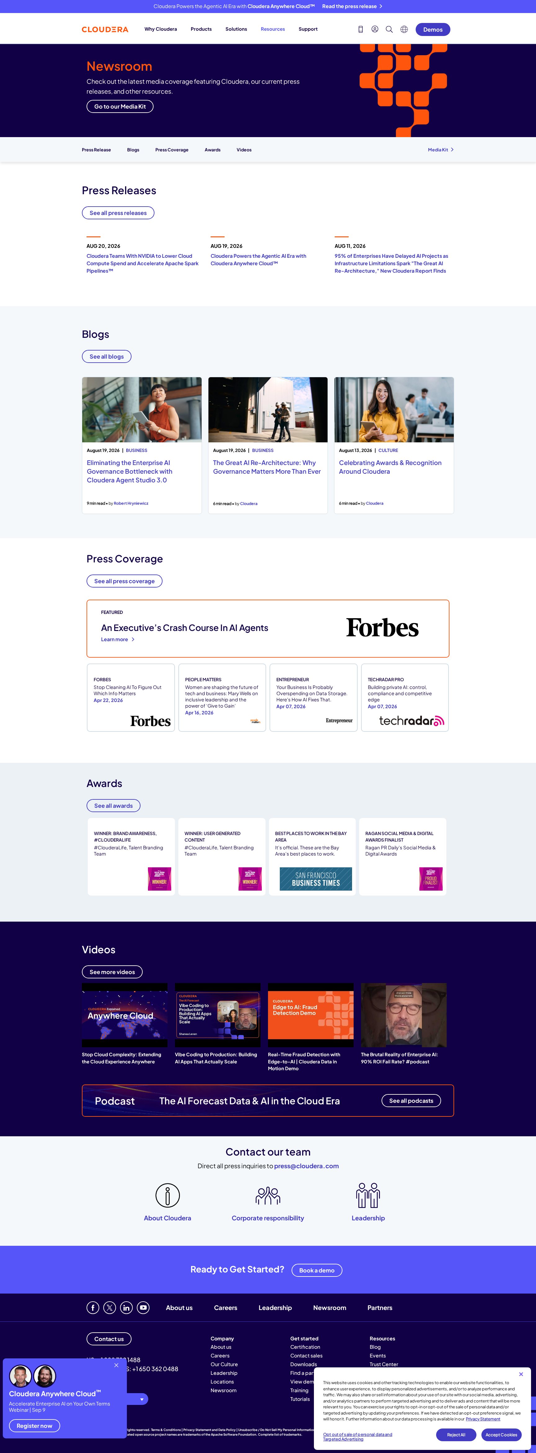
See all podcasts (411, 1100)
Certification (305, 1346)
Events (378, 1355)
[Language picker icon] (404, 31)
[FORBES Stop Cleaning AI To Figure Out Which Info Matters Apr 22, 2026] (131, 731)
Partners (380, 1307)
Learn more (115, 639)
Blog (375, 1346)
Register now (34, 1425)
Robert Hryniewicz (131, 503)
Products (201, 29)
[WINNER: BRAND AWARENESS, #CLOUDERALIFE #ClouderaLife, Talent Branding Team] (132, 895)
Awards (213, 149)
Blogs (133, 149)
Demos (433, 29)
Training (299, 1390)
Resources (273, 29)
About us (179, 1307)
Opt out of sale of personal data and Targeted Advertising (357, 1437)
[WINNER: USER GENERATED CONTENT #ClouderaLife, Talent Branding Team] (222, 895)
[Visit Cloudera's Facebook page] (93, 1307)
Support (308, 29)
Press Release (96, 149)
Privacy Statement (483, 1418)
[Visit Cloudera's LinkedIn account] (126, 1307)
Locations (222, 1381)
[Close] (521, 1374)
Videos (244, 149)
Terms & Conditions (166, 1430)
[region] (422, 1408)
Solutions (236, 29)
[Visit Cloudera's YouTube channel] (143, 1307)
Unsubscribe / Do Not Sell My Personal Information (276, 1430)
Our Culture (224, 1364)
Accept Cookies (502, 1434)
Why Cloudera (161, 29)
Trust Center (384, 1364)
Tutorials (300, 1399)
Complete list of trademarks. (280, 1434)
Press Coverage (172, 149)
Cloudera (248, 503)
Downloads (303, 1364)
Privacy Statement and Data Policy (209, 1430)
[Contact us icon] (360, 30)
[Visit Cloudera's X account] (109, 1307)
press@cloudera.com (306, 1165)
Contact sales (306, 1355)
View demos (305, 1381)
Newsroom (329, 1307)
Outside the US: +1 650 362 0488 (132, 1368)
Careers (225, 1307)
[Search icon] (389, 30)
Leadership (275, 1307)
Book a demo (317, 1270)
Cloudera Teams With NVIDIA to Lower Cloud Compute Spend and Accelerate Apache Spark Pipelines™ (143, 263)
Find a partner (306, 1373)
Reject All (456, 1434)
